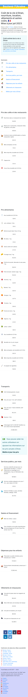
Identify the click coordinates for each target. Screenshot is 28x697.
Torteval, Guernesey (8, 663)
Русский (4, 680)
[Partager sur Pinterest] (19, 632)
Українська (5, 683)
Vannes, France (7, 658)
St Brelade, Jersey (7, 653)
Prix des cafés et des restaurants (16, 63)
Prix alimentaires (11, 67)
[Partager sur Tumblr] (15, 632)
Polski (4, 681)
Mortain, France (7, 655)
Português (5, 686)
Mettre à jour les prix (10, 452)
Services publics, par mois (14, 75)
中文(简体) (5, 691)
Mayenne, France (7, 660)
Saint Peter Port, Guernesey (10, 661)
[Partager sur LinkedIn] (5, 637)
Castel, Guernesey (7, 665)
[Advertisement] (14, 103)
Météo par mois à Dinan (13, 91)
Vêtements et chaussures (13, 87)
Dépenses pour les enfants (14, 83)
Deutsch (4, 693)
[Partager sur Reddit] (10, 637)
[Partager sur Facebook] (5, 632)
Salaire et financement (13, 79)
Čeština (4, 689)
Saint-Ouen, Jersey (8, 656)
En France (10, 27)
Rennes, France (7, 650)
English (4, 678)
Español (4, 685)
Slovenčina (5, 688)
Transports (9, 71)
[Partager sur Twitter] (10, 632)
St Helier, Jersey (7, 651)
